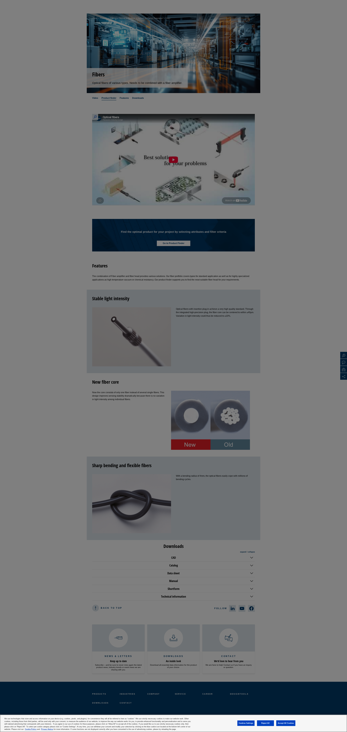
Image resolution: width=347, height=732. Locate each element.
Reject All (265, 723)
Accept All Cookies (286, 723)
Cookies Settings (246, 723)
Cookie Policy (30, 729)
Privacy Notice (47, 729)
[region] (173, 723)
